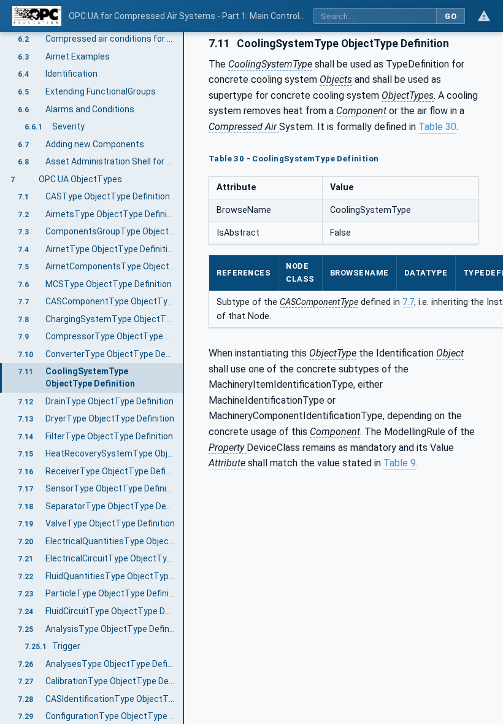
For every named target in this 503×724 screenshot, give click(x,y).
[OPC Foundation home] (36, 16)
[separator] (184, 378)
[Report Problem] (484, 16)
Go (450, 16)
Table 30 (437, 127)
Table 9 (399, 463)
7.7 (408, 302)
